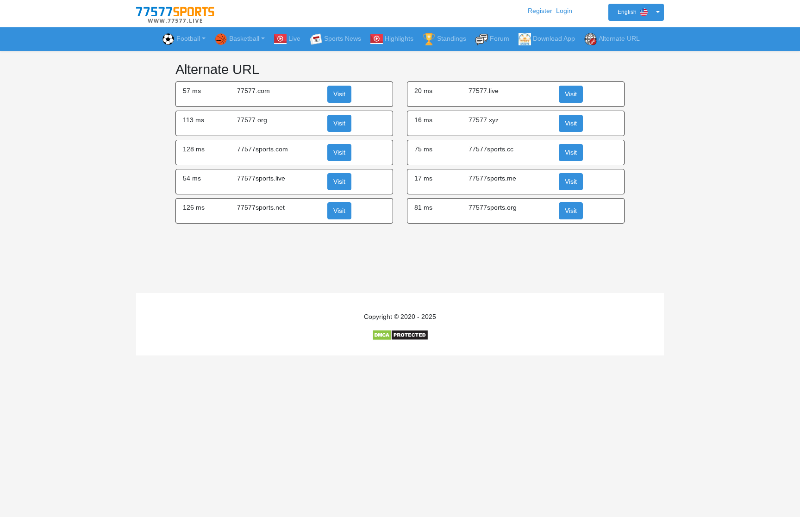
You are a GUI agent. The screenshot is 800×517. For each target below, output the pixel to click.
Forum (499, 38)
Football (188, 38)
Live (294, 38)
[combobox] (636, 12)
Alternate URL (619, 38)
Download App (554, 38)
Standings (451, 38)
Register (540, 10)
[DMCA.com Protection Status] (400, 334)
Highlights (399, 38)
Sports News (342, 38)
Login (564, 10)
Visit (339, 94)
